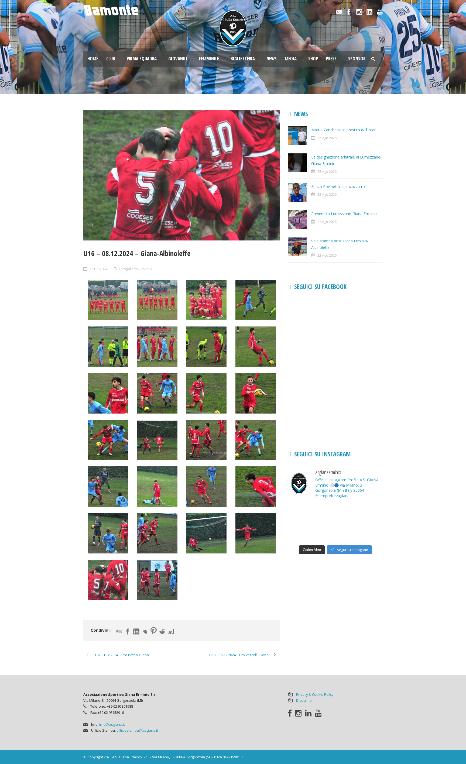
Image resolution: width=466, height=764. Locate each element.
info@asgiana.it (112, 724)
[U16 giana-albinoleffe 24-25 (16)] (255, 440)
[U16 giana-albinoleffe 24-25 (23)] (206, 533)
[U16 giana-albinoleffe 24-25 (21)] (108, 533)
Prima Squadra (142, 59)
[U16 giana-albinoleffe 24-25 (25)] (181, 175)
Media (291, 59)
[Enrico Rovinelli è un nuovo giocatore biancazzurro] (368, 513)
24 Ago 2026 (327, 221)
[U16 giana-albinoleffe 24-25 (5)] (108, 346)
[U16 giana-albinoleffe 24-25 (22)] (157, 533)
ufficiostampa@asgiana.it (137, 730)
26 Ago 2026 (327, 137)
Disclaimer (304, 700)
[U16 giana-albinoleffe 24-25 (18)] (157, 486)
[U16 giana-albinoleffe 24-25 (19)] (206, 486)
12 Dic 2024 (98, 268)
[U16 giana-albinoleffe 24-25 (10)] (157, 393)
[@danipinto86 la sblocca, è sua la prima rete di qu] (303, 532)
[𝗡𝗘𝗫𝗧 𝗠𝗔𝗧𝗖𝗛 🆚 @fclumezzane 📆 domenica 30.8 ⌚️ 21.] (335, 513)
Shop (313, 59)
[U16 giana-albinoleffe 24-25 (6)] (157, 346)
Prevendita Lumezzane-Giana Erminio (344, 213)
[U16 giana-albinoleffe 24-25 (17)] (108, 486)
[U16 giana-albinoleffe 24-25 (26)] (157, 580)
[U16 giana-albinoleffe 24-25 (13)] (108, 440)
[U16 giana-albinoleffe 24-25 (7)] (206, 346)
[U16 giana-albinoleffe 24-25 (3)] (206, 300)
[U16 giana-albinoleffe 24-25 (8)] (255, 346)
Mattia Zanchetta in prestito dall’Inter (343, 129)
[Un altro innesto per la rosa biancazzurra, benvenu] (303, 513)
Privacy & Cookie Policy (315, 694)
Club (110, 59)
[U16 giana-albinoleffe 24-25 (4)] (255, 300)
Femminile (209, 59)
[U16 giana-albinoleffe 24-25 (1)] (108, 300)
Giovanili (177, 59)
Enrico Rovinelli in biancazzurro (338, 186)
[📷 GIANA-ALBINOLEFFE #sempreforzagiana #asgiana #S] (335, 532)
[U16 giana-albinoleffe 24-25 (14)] (157, 440)
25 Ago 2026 (327, 171)
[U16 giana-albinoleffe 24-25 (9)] (108, 393)
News (271, 59)
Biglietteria (243, 59)
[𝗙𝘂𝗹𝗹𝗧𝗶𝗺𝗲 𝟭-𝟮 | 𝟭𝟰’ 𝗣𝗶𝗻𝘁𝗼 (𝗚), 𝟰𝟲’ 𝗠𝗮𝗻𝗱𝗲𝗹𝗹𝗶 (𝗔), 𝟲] (368, 532)
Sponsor (356, 59)
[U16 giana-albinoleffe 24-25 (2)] (157, 300)
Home (92, 59)
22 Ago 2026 (327, 255)
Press (331, 59)
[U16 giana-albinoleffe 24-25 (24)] (255, 533)
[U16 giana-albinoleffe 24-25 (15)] (206, 440)
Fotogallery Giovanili (135, 268)
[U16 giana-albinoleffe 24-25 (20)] (255, 486)
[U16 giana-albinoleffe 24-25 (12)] (255, 393)
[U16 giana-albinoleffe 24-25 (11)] (206, 393)
